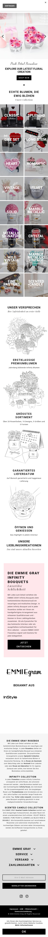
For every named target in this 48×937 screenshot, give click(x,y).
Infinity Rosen (24, 787)
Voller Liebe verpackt (23, 797)
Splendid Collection (31, 756)
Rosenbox (29, 748)
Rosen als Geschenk (33, 761)
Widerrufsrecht (31, 909)
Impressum (14, 909)
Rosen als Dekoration (21, 766)
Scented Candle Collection (26, 810)
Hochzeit (27, 763)
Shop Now (24, 78)
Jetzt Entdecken (24, 644)
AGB (22, 909)
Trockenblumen (18, 792)
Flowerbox (16, 779)
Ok (24, 931)
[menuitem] (15, 909)
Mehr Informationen (24, 925)
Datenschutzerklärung (23, 911)
